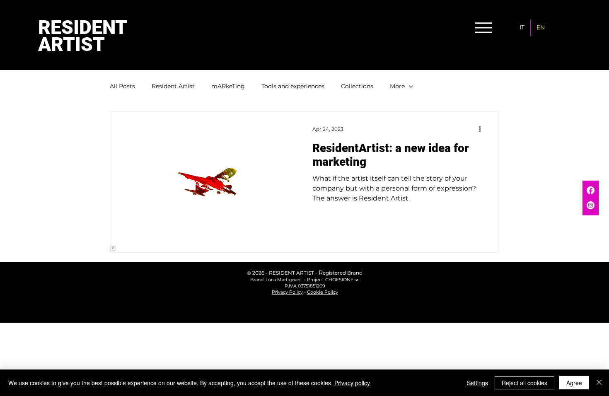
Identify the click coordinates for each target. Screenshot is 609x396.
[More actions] (483, 129)
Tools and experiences (292, 86)
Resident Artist (173, 86)
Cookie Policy (322, 292)
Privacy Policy (287, 292)
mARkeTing (228, 86)
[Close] (599, 382)
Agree (574, 383)
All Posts (122, 86)
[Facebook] (590, 190)
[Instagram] (590, 205)
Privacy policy (352, 383)
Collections (357, 86)
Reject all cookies (524, 383)
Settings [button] (477, 383)
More (397, 86)
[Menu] (483, 27)
